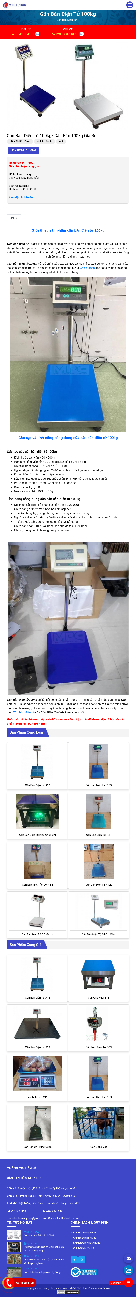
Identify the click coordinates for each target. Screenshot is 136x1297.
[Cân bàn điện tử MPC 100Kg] (98, 911)
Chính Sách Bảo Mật (84, 1237)
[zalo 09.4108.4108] (37, 34)
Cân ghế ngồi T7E (98, 997)
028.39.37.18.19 (66, 34)
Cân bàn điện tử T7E (98, 835)
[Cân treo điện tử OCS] (99, 1024)
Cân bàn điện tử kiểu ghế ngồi (37, 835)
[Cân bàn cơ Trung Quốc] (37, 1123)
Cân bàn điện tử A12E (99, 884)
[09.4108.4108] (128, 1270)
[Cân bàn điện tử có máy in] (37, 911)
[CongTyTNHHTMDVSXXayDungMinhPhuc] (74, 1259)
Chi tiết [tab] (14, 218)
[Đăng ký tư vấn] (128, 1258)
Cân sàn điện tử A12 (37, 1047)
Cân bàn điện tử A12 (37, 785)
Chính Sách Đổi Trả (83, 1248)
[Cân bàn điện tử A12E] (99, 861)
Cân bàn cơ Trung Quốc (38, 1146)
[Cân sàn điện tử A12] (37, 1024)
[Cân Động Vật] (98, 1123)
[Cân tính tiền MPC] (37, 1073)
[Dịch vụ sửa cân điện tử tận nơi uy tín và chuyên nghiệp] (14, 1259)
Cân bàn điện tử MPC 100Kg (98, 934)
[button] (124, 45)
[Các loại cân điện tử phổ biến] (14, 1234)
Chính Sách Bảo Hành (85, 1232)
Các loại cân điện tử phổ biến (39, 1235)
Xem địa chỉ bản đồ (21, 197)
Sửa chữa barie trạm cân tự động (42, 1272)
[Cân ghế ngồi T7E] (98, 974)
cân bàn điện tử (67, 20)
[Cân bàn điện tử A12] (37, 761)
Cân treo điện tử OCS (99, 1047)
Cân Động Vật (98, 1146)
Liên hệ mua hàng (23, 150)
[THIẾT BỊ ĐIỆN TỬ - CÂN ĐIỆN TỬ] (15, 5)
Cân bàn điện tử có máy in (37, 934)
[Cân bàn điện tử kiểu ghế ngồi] (38, 811)
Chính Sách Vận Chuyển (86, 1243)
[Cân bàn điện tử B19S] (98, 761)
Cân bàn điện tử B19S (99, 785)
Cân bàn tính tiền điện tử (37, 884)
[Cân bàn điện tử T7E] (98, 811)
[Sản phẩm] (128, 1282)
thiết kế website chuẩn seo (96, 1288)
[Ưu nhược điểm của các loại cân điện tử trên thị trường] (14, 1246)
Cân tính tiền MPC (37, 1097)
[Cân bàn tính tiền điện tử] (37, 861)
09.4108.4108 (24, 34)
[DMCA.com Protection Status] (68, 1292)
